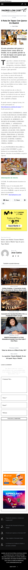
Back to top (13, 566)
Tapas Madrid (5, 244)
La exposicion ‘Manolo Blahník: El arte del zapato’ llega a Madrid (14, 356)
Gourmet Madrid (18, 239)
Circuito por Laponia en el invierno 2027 (16, 533)
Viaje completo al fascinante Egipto (14, 538)
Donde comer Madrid (7, 239)
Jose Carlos (15, 26)
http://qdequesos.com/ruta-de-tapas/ (11, 107)
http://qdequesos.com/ (15, 194)
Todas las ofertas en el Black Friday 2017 (14, 349)
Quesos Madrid (10, 242)
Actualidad (4, 15)
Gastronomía (10, 15)
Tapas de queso (19, 242)
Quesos (3, 242)
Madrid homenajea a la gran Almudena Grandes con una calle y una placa (14, 339)
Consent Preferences (5, 1)
